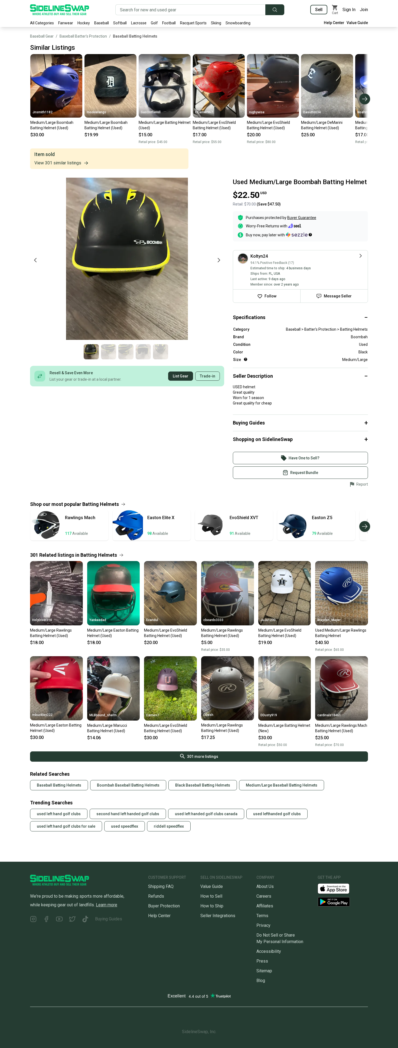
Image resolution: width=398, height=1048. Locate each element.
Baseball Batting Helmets (135, 36)
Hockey (83, 23)
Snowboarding (238, 23)
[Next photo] (218, 260)
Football (169, 23)
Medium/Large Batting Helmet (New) (284, 728)
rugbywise (257, 112)
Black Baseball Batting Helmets (202, 785)
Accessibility (268, 951)
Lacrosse (138, 23)
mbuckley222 (42, 715)
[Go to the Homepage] (59, 9)
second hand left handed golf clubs (127, 814)
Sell (318, 9)
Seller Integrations (217, 915)
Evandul (152, 620)
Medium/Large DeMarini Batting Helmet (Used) (321, 125)
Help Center (334, 23)
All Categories (42, 23)
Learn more (106, 904)
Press (262, 961)
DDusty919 (268, 715)
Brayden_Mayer (329, 620)
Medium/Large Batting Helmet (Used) (165, 125)
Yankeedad (97, 620)
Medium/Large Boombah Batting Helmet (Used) (51, 125)
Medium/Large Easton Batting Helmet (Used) (113, 633)
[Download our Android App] (343, 902)
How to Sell (211, 896)
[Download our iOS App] (338, 888)
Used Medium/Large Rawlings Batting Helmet (340, 633)
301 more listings (202, 756)
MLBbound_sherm (103, 715)
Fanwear (65, 23)
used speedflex (124, 826)
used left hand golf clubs (59, 814)
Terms (262, 915)
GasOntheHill (151, 112)
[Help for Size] (245, 359)
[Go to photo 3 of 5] (125, 351)
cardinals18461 (329, 715)
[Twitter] (72, 920)
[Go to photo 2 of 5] (108, 351)
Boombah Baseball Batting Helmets (128, 785)
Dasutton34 (312, 112)
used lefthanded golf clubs (277, 814)
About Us (265, 886)
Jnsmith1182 (42, 112)
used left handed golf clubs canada (206, 814)
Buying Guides (108, 918)
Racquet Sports (193, 23)
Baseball (101, 23)
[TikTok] (85, 920)
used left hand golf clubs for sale (66, 826)
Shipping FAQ (161, 886)
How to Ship (211, 905)
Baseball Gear (42, 36)
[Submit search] (274, 9)
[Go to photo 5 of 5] (160, 351)
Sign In (348, 9)
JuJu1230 (268, 620)
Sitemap (264, 970)
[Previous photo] (35, 260)
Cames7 (152, 715)
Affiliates (264, 905)
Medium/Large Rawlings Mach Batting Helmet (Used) (341, 728)
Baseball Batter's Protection (83, 36)
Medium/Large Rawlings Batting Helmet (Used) (51, 633)
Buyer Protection (164, 905)
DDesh (208, 715)
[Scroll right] (364, 99)
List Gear (180, 376)
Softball (120, 23)
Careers (263, 896)
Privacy (263, 925)
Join (364, 9)
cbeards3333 (213, 620)
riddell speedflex (169, 826)
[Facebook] (46, 920)
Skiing (216, 23)
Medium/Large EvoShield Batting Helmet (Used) (214, 125)
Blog (260, 980)
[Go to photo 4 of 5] (143, 351)
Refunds (156, 896)
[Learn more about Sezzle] (299, 234)
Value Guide (357, 23)
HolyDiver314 (42, 620)
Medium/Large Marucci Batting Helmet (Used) (107, 728)
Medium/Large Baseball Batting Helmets (281, 785)
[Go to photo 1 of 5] (91, 351)
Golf (154, 23)
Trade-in (207, 376)
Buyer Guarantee (301, 217)
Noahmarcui (366, 112)
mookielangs (96, 112)
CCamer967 (204, 112)
